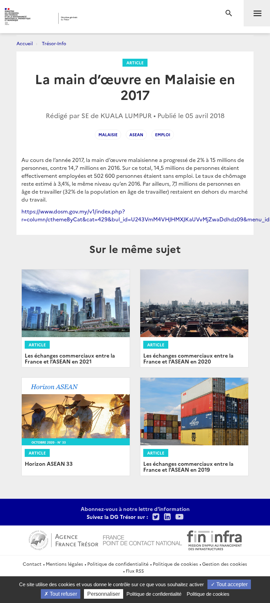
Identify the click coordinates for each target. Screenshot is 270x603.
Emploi (162, 134)
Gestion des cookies (224, 563)
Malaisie (108, 134)
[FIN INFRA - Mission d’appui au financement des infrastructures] (214, 539)
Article (135, 62)
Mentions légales (64, 563)
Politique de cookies (175, 563)
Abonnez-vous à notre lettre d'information (135, 508)
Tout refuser (62, 594)
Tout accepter (231, 584)
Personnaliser (103, 594)
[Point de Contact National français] (142, 539)
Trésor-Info (54, 43)
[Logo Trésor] (103, 18)
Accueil (24, 43)
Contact (32, 563)
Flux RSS (135, 570)
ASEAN (136, 134)
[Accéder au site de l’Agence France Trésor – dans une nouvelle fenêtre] (63, 539)
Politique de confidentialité (117, 563)
